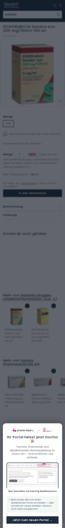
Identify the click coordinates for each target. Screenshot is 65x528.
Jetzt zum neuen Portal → (32, 520)
